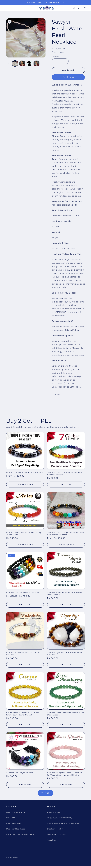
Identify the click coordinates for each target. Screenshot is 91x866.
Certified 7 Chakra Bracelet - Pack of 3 (23, 593)
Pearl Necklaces (13, 823)
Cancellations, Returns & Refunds (63, 823)
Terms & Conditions (56, 834)
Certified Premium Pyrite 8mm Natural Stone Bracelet (65, 594)
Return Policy (71, 330)
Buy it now (68, 77)
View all (45, 793)
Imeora (15, 857)
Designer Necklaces (15, 829)
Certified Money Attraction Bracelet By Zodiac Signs (23, 533)
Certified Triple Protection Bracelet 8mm (24, 472)
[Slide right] (43, 63)
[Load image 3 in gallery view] (29, 63)
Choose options (25, 484)
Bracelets (10, 818)
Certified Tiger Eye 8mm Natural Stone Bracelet (64, 654)
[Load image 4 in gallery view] (36, 63)
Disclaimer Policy (55, 829)
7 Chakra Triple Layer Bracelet (19, 773)
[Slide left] (8, 63)
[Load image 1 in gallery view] (15, 63)
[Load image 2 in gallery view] (22, 63)
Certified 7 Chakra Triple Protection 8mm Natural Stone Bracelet (65, 533)
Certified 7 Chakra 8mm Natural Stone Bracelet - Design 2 (64, 473)
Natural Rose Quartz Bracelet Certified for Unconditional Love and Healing (64, 774)
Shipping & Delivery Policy (59, 818)
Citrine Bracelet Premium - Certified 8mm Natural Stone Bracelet (22, 714)
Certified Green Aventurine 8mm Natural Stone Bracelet (65, 714)
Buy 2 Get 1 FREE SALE (17, 812)
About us (51, 840)
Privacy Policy (53, 812)
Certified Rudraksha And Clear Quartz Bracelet (23, 654)
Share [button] (57, 394)
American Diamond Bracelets (20, 834)
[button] (5, 8)
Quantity (55, 56)
